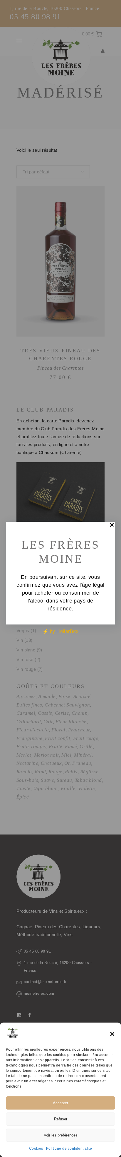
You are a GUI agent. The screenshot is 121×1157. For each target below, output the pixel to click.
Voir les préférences (61, 1135)
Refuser (60, 1119)
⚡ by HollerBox (60, 631)
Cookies (36, 1148)
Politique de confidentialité (69, 1148)
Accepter (60, 1103)
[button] (112, 1034)
